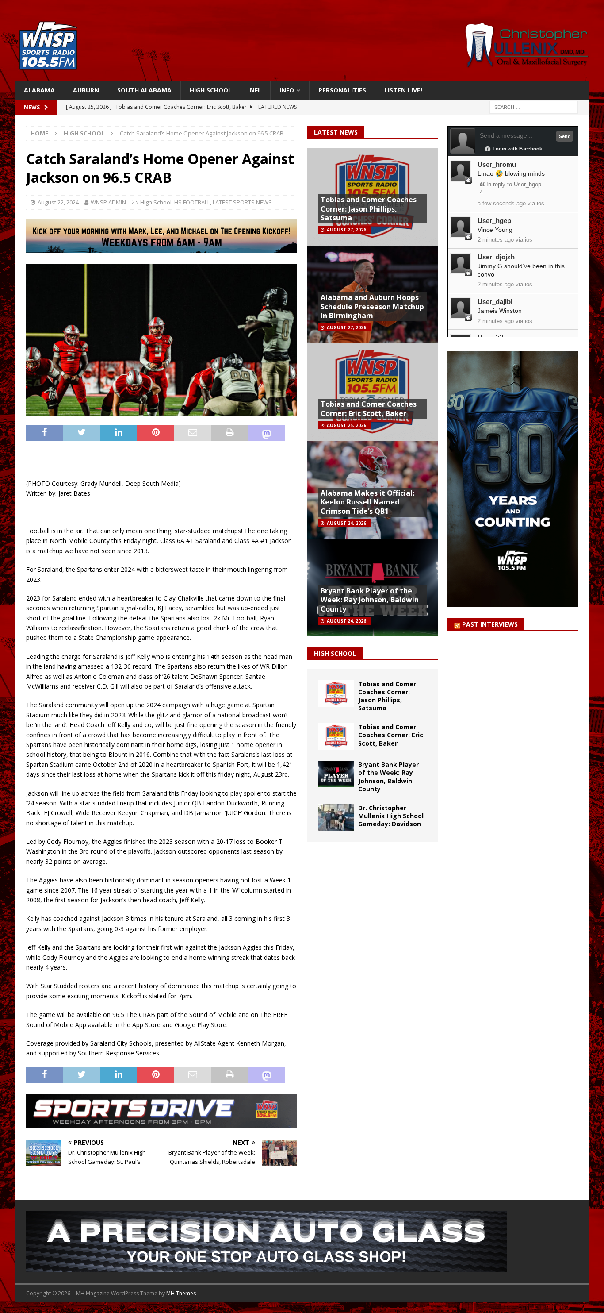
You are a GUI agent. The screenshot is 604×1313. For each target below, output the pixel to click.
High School (211, 90)
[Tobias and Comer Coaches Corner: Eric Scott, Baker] (336, 736)
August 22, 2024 (58, 202)
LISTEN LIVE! (403, 90)
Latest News (336, 132)
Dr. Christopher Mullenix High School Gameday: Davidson (391, 816)
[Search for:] (533, 107)
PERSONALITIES (342, 90)
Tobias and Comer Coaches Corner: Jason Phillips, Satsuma (369, 209)
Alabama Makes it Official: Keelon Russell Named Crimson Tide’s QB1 (367, 502)
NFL (255, 90)
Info (286, 90)
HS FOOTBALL (192, 202)
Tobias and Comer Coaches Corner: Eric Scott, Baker (369, 408)
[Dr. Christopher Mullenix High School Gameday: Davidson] (336, 817)
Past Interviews (490, 624)
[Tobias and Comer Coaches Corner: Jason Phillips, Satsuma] (336, 693)
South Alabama (144, 90)
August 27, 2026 (346, 230)
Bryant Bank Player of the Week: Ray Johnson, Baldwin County (370, 600)
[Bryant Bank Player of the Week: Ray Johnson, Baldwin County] (336, 774)
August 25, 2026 (346, 425)
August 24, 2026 (346, 523)
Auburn (86, 90)
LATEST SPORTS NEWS (242, 202)
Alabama (39, 90)
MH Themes (181, 1293)
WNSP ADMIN (108, 202)
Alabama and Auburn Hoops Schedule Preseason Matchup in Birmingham (372, 307)
